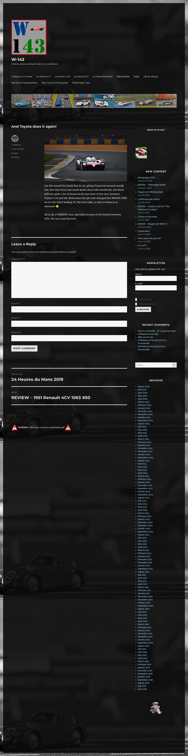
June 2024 (142, 467)
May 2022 (142, 544)
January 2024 (144, 482)
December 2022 (145, 522)
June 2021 (142, 578)
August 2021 (143, 572)
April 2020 (142, 621)
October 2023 (144, 491)
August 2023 (143, 498)
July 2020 (142, 612)
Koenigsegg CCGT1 (146, 177)
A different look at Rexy (149, 199)
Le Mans (15, 157)
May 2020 (142, 618)
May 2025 (142, 433)
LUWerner (16, 145)
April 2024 (142, 473)
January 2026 (144, 408)
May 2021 (142, 581)
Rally (136, 76)
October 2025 (144, 417)
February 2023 (144, 516)
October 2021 (144, 565)
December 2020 (145, 596)
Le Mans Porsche (103, 76)
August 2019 (143, 646)
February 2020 (144, 627)
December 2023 (145, 485)
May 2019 (142, 655)
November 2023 (145, 488)
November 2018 (145, 673)
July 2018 (142, 686)
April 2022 (142, 547)
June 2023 (142, 504)
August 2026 (144, 386)
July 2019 (142, 649)
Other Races (150, 76)
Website (16, 332)
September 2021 (145, 569)
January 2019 (144, 667)
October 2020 (144, 602)
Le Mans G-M (62, 76)
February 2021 (144, 590)
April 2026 (143, 399)
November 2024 (145, 451)
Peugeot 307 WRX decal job (150, 192)
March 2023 (143, 513)
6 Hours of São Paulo (147, 217)
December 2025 (145, 411)
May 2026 (142, 396)
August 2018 (143, 683)
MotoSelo (142, 346)
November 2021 (145, 562)
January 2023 (144, 519)
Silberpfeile (123, 76)
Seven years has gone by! (149, 238)
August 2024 (144, 460)
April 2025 (142, 436)
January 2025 (144, 445)
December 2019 (145, 633)
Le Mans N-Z (81, 76)
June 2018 (142, 689)
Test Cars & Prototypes (54, 82)
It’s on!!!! (142, 245)
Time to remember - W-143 (150, 331)
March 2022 (143, 550)
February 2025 (144, 442)
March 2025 (143, 439)
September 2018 (145, 680)
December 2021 (145, 559)
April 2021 (142, 584)
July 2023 (142, 501)
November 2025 (145, 414)
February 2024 (144, 479)
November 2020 (145, 599)
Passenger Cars (81, 82)
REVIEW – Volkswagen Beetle (152, 185)
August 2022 (144, 535)
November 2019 (145, 636)
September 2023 (145, 494)
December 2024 (145, 448)
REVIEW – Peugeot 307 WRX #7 (152, 224)
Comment (18, 259)
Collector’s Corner (21, 76)
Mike (140, 337)
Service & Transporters (24, 82)
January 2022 (144, 556)
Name (15, 303)
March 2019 (143, 661)
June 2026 (142, 393)
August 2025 (144, 423)
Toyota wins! (144, 231)
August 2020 (144, 609)
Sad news (171, 331)
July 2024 (142, 464)
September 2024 (145, 457)
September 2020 (145, 606)
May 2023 (142, 507)
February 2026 (144, 405)
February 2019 (144, 664)
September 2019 (145, 643)
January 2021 (144, 593)
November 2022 (145, 525)
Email (15, 318)
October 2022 (144, 528)
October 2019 (144, 640)
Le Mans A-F (43, 76)
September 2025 (145, 420)
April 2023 (142, 510)
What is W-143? (156, 130)
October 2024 (144, 454)
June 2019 (142, 652)
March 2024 (143, 476)
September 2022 (145, 531)
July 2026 (142, 389)
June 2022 (142, 541)
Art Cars (154, 334)
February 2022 (144, 553)
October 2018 (144, 677)
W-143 (17, 59)
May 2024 (142, 470)
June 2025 (142, 430)
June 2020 (142, 615)
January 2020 (144, 630)
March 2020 (143, 624)
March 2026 (143, 402)
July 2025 (142, 426)
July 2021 (142, 575)
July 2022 (142, 538)
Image (14, 153)
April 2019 (142, 658)
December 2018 (145, 670)
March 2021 (143, 587)
